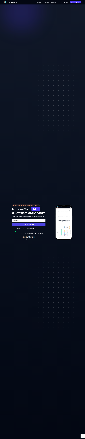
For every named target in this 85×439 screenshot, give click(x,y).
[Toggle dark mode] (62, 2)
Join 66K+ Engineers (75, 2)
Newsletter (46, 2)
